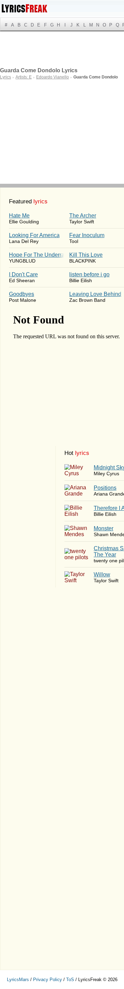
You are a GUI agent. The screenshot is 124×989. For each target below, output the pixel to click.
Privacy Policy (47, 979)
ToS (70, 979)
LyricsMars (18, 979)
